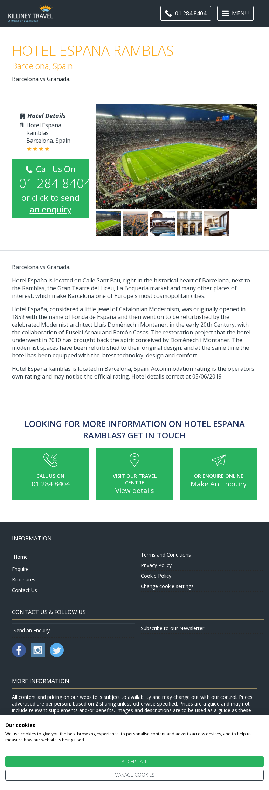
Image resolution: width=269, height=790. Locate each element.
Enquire (20, 569)
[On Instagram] (38, 655)
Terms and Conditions (166, 554)
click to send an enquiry (55, 203)
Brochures (23, 579)
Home (21, 556)
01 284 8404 (51, 484)
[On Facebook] (19, 655)
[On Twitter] (57, 655)
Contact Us (24, 590)
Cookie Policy (156, 575)
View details (134, 490)
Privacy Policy (156, 565)
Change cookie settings (167, 586)
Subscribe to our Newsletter (172, 628)
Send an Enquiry (32, 630)
